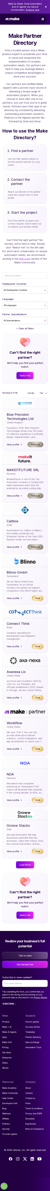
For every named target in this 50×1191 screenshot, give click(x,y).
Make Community (10, 1093)
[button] (43, 393)
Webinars (6, 1113)
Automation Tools (33, 1047)
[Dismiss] (46, 7)
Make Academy (9, 1088)
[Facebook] (10, 1159)
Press (28, 1103)
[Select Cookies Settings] (4, 1186)
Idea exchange (32, 1042)
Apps (4, 1037)
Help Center (7, 1098)
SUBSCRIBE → (9, 1004)
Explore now (32, 9)
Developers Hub (9, 1103)
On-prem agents (9, 1134)
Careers (29, 1093)
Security (6, 1129)
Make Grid (7, 1042)
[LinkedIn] (32, 1159)
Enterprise (7, 1057)
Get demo (6, 1052)
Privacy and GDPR (33, 1113)
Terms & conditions (34, 1108)
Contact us (30, 1098)
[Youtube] (39, 1159)
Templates (30, 1032)
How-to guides (32, 1022)
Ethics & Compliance (34, 1129)
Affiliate (5, 1118)
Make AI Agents (9, 1032)
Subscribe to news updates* (17, 977)
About (28, 1088)
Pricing (5, 1047)
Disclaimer (30, 1118)
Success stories (32, 1027)
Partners (6, 1124)
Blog (4, 1108)
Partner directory (33, 1037)
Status (5, 1063)
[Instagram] (18, 1159)
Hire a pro (24, 258)
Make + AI (6, 1027)
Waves (5, 1068)
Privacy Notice (40, 997)
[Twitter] (25, 1159)
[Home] (12, 19)
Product (5, 1022)
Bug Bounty (30, 1124)
